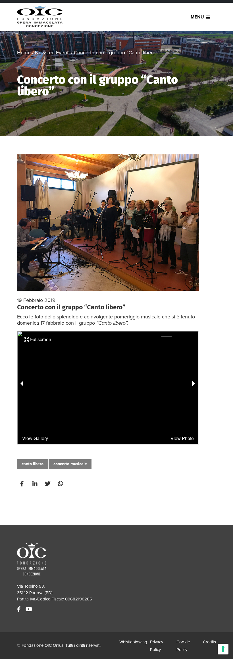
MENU (197, 17)
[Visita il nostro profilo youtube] (30, 609)
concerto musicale (70, 463)
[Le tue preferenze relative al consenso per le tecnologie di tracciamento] (223, 649)
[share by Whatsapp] (61, 483)
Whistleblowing (133, 642)
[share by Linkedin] (35, 483)
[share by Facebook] (22, 483)
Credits (209, 642)
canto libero (32, 463)
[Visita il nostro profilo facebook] (19, 609)
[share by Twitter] (48, 483)
